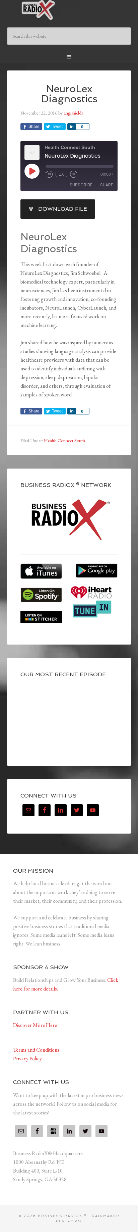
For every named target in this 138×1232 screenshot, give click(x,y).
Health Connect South (64, 440)
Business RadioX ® (69, 10)
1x (61, 174)
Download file (62, 209)
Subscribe (81, 185)
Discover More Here (35, 1025)
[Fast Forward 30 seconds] (73, 174)
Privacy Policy (27, 1058)
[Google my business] (53, 1131)
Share (106, 185)
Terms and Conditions (36, 1049)
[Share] (71, 126)
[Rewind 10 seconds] (49, 174)
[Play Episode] (31, 171)
